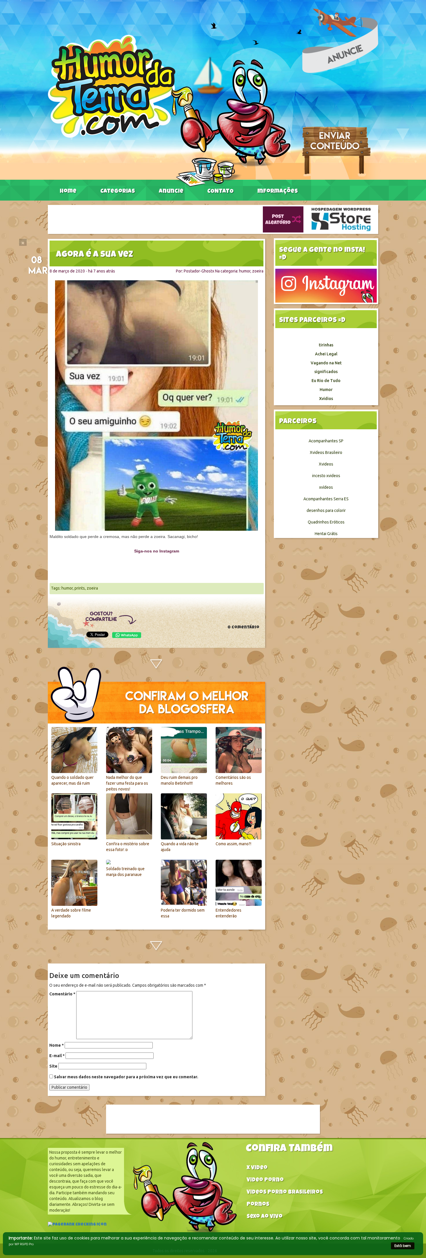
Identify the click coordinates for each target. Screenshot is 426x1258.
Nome (56, 1045)
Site (53, 1066)
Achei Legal (326, 354)
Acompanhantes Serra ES (326, 499)
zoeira (257, 271)
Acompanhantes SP (326, 441)
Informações (277, 191)
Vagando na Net (326, 363)
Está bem (402, 1245)
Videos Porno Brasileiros (285, 1192)
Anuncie (171, 191)
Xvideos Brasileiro (326, 452)
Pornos (258, 1205)
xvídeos (326, 487)
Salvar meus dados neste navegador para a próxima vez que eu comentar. (126, 1077)
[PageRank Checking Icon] (77, 1225)
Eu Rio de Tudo (326, 380)
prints (79, 588)
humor (244, 271)
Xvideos (326, 464)
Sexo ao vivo (265, 1217)
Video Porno (265, 1180)
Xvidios (326, 398)
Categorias (117, 191)
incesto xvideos (326, 475)
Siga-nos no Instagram (156, 551)
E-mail (57, 1055)
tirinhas (326, 345)
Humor (326, 389)
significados (326, 371)
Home (68, 191)
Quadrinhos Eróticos (326, 522)
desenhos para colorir (326, 510)
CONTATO (220, 191)
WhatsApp (126, 635)
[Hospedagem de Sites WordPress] (341, 219)
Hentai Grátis (326, 533)
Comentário (62, 994)
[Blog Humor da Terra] (169, 110)
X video (257, 1168)
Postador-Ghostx (199, 271)
